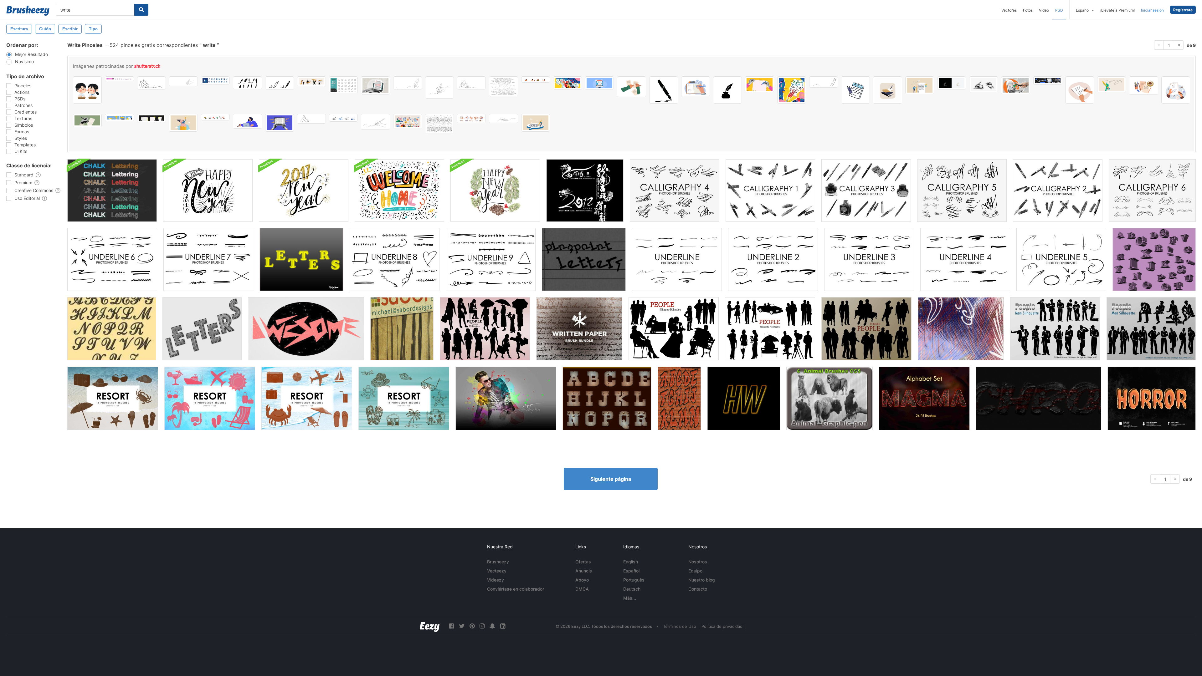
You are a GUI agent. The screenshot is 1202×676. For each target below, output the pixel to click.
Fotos (1028, 10)
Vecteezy (496, 570)
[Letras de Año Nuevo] (208, 190)
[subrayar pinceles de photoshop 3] (869, 259)
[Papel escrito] (579, 328)
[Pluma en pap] (961, 328)
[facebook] (451, 626)
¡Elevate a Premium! (1117, 10)
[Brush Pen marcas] (402, 328)
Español (631, 570)
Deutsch (631, 589)
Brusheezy (498, 561)
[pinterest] (472, 626)
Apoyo (582, 579)
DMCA (582, 589)
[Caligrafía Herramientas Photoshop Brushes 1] (770, 190)
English (630, 561)
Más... (629, 598)
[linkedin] (502, 626)
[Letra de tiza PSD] (112, 190)
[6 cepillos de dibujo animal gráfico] (829, 398)
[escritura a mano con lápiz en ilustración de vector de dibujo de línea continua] (375, 122)
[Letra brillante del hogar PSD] (399, 190)
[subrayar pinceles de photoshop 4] (965, 259)
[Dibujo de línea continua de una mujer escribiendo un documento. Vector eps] (471, 82)
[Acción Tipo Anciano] (306, 328)
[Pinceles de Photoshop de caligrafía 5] (962, 190)
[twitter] (462, 626)
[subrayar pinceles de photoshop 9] (491, 259)
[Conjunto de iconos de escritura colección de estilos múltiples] (343, 118)
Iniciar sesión (1152, 10)
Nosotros (697, 561)
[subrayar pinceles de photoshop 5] (1061, 259)
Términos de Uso (679, 626)
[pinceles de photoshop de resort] (112, 398)
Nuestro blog (701, 579)
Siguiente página (610, 479)
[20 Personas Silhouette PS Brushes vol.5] (866, 328)
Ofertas (583, 561)
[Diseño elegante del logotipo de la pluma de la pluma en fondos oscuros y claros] (951, 82)
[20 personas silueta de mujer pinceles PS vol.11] (485, 328)
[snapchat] (492, 626)
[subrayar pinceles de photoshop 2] (773, 259)
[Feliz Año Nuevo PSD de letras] (495, 190)
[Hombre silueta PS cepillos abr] (1151, 328)
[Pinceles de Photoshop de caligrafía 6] (1152, 190)
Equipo (695, 570)
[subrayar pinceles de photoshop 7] (208, 259)
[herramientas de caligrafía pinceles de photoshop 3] (866, 190)
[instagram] (482, 626)
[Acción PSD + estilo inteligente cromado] (1038, 398)
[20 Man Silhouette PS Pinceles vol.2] (1055, 328)
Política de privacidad (721, 626)
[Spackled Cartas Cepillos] (202, 328)
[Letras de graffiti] (679, 398)
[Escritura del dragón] (585, 190)
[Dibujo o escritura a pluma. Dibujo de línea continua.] (407, 82)
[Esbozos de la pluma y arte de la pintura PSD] (505, 398)
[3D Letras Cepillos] (1154, 259)
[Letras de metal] (606, 398)
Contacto (697, 589)
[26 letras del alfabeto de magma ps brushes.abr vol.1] (924, 398)
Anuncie (583, 570)
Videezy (495, 579)
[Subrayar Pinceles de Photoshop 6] (112, 259)
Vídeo (1044, 10)
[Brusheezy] (27, 11)
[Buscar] (141, 10)
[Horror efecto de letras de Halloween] (1151, 398)
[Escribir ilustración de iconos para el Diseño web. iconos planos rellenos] (279, 82)
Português (634, 579)
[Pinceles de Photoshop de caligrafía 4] (674, 190)
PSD (1059, 10)
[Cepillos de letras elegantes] (111, 328)
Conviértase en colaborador (515, 589)
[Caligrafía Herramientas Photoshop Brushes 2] (1057, 190)
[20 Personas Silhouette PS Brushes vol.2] (674, 328)
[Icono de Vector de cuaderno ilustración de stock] (855, 90)
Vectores (1009, 10)
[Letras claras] (743, 398)
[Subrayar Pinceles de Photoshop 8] (394, 259)
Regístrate (1183, 10)
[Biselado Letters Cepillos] (301, 259)
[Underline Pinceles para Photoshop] (677, 259)
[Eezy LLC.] (429, 626)
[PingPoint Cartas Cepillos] (584, 259)
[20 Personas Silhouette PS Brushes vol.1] (770, 328)
